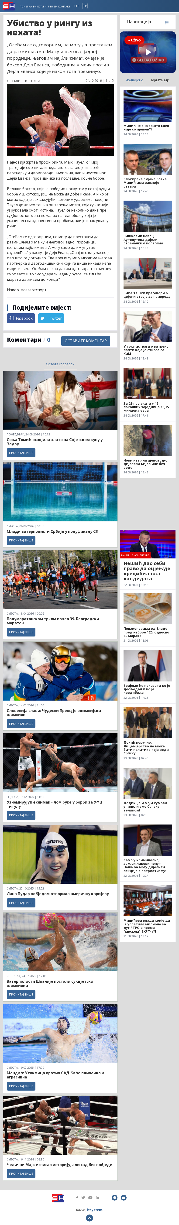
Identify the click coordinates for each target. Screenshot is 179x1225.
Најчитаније (159, 80)
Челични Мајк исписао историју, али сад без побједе (59, 1164)
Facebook (24, 318)
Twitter (55, 318)
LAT (76, 6)
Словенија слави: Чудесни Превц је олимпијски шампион (54, 712)
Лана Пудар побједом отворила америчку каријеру (58, 893)
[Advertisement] (148, 504)
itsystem (94, 1210)
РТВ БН (52, 6)
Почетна (26, 6)
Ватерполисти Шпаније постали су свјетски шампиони (50, 983)
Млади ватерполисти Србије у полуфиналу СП (52, 531)
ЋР (85, 6)
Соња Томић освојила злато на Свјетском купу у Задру (55, 441)
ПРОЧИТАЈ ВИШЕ (21, 453)
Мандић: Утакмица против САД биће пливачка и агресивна (55, 1075)
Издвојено (134, 80)
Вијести (39, 6)
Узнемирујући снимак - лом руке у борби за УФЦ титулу (55, 804)
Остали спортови (60, 364)
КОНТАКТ (64, 6)
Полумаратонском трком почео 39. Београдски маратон (53, 621)
